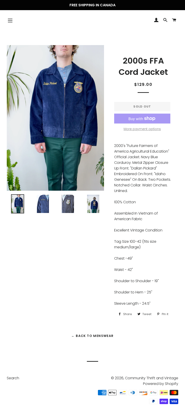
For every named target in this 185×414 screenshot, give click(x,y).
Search (13, 378)
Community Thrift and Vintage (151, 378)
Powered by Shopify (160, 383)
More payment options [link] (142, 129)
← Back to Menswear (92, 336)
